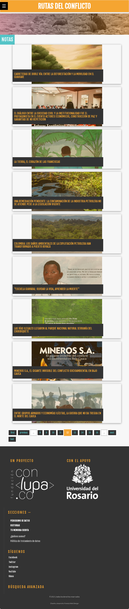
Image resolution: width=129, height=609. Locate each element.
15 (90, 432)
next (112, 432)
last (12, 439)
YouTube (12, 571)
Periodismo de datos (20, 520)
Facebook (13, 557)
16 (97, 432)
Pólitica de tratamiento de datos (25, 541)
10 (53, 432)
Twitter (12, 562)
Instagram (13, 567)
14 (82, 432)
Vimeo (11, 576)
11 (60, 432)
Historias (15, 525)
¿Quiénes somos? (17, 536)
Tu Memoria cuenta (19, 530)
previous (24, 432)
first (13, 432)
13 (75, 432)
